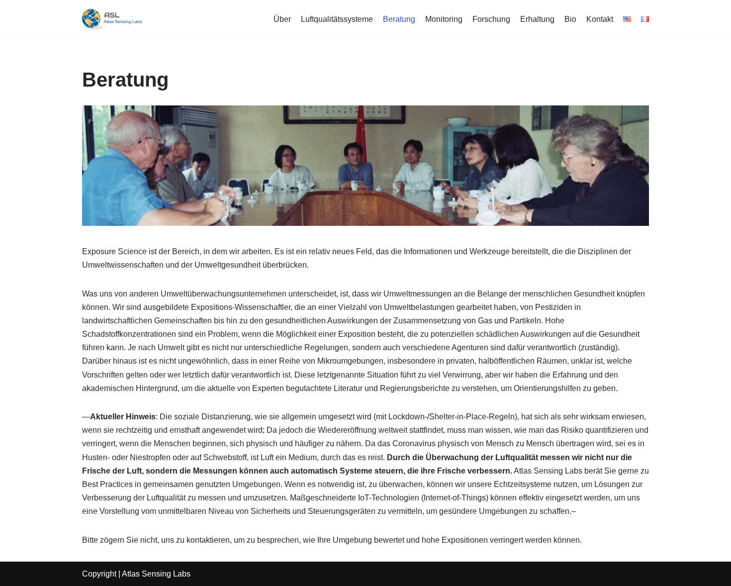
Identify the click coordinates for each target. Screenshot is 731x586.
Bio (570, 19)
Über (282, 19)
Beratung (399, 19)
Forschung (491, 19)
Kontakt (599, 19)
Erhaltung (537, 19)
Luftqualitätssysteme (337, 19)
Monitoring (443, 19)
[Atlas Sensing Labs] (112, 19)
